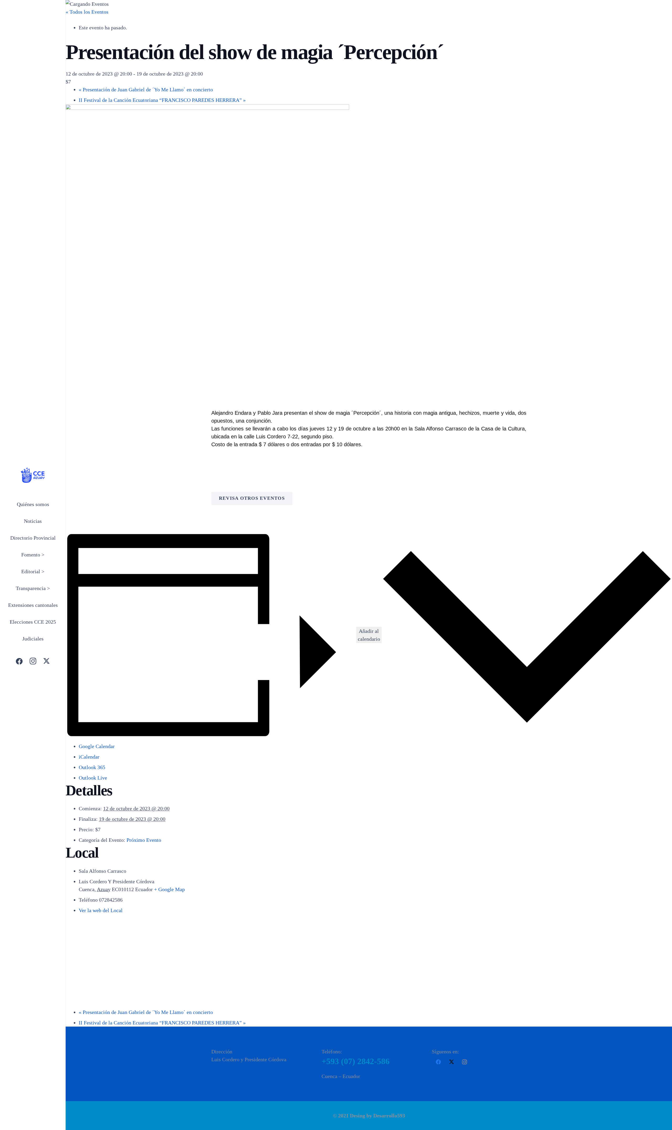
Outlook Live (93, 778)
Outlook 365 (92, 767)
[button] (46, 555)
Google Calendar (97, 746)
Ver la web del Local (101, 910)
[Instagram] (33, 661)
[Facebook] (19, 661)
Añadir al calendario (369, 635)
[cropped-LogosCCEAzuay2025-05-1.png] (33, 475)
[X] (46, 661)
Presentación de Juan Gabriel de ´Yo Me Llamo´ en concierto (146, 89)
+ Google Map (169, 889)
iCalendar (89, 757)
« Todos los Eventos (87, 12)
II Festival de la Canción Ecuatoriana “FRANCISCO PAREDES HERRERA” (162, 100)
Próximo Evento (144, 840)
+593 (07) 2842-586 (356, 1061)
